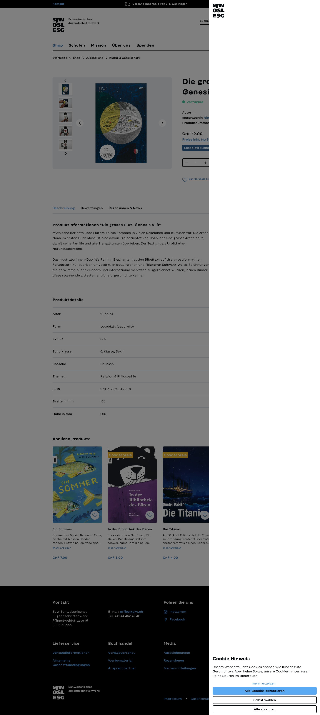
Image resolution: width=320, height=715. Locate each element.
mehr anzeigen (264, 683)
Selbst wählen (264, 700)
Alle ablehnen (264, 709)
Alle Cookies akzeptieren (265, 690)
